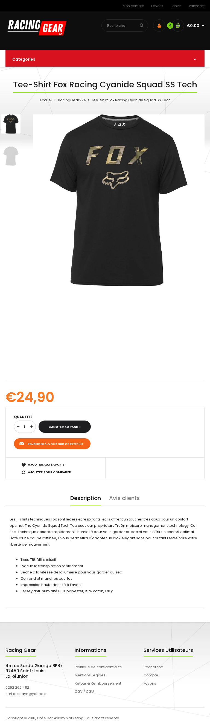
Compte (151, 675)
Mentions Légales (90, 675)
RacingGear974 (72, 100)
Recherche (153, 667)
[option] (119, 200)
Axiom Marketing (68, 718)
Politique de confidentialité (98, 667)
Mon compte (133, 6)
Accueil (45, 100)
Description (85, 498)
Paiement (197, 6)
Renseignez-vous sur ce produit (56, 444)
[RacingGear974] (35, 39)
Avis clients (124, 498)
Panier (176, 6)
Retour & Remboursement (98, 683)
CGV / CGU (84, 691)
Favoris (157, 6)
